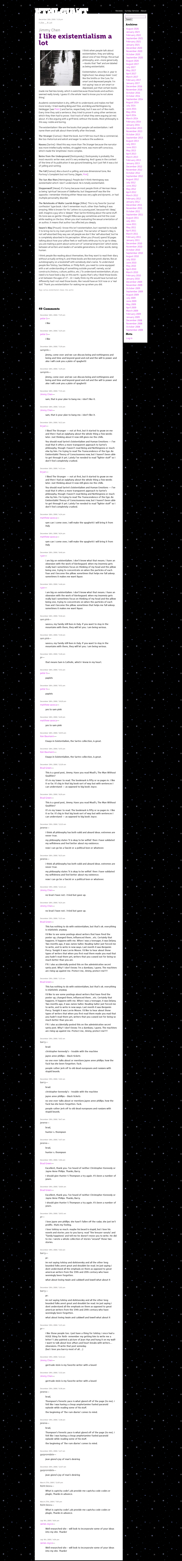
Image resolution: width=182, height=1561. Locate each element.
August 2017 (132, 63)
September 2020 (134, 57)
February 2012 (133, 198)
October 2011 (133, 211)
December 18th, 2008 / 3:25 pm (52, 331)
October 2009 (133, 288)
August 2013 (132, 140)
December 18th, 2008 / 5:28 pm (52, 654)
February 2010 (133, 275)
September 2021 (134, 38)
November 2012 (134, 169)
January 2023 (133, 31)
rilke (66, 290)
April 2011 (131, 230)
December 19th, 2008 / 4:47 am (52, 1140)
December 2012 (134, 166)
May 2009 (131, 304)
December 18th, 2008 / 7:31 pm (52, 391)
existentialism (54, 290)
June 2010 (131, 262)
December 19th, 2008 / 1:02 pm (52, 1287)
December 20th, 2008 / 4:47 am (52, 1451)
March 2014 (132, 118)
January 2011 (133, 240)
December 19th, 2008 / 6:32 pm (52, 1357)
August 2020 (132, 60)
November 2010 (134, 246)
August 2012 (132, 179)
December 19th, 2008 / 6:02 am (52, 1038)
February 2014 (133, 121)
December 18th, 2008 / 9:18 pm (52, 616)
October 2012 (133, 172)
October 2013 (133, 134)
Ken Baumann (47, 736)
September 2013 (134, 137)
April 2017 (131, 73)
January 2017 (133, 83)
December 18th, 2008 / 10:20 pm (53, 701)
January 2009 (133, 317)
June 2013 (131, 147)
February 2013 (133, 160)
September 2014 (134, 99)
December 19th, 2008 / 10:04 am (53, 1187)
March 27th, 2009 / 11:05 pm (51, 1482)
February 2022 (133, 35)
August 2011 (132, 217)
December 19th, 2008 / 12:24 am (53, 887)
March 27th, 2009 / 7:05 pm (51, 1502)
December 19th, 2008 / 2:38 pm (52, 1420)
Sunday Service (132, 10)
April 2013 (131, 153)
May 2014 (131, 112)
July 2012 (131, 182)
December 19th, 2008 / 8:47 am (52, 1119)
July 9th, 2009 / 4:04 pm (49, 1539)
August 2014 (132, 102)
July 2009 (131, 297)
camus (45, 290)
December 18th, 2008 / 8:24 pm (52, 533)
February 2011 (133, 237)
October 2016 (133, 92)
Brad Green (45, 767)
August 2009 (132, 294)
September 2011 (134, 214)
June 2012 (131, 185)
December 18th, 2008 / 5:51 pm (52, 670)
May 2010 (131, 265)
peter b (44, 318)
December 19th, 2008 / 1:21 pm (52, 1325)
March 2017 (132, 76)
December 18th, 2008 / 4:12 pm (52, 468)
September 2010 (134, 253)
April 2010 (131, 269)
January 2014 (133, 124)
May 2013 (131, 150)
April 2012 (131, 192)
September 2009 (134, 291)
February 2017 (133, 80)
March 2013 (132, 156)
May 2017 (131, 70)
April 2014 (131, 115)
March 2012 (132, 195)
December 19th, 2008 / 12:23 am (53, 824)
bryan (43, 425)
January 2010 (133, 278)
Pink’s (57, 109)
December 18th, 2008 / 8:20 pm (52, 794)
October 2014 (133, 96)
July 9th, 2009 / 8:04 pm (49, 1520)
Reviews (119, 10)
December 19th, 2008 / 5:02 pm (52, 1250)
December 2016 (134, 86)
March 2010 (132, 272)
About (143, 10)
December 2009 (134, 281)
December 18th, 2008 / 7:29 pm (52, 346)
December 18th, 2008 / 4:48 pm (52, 584)
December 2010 (134, 243)
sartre (71, 290)
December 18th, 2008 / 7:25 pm (52, 315)
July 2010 (131, 259)
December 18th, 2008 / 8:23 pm (52, 855)
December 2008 (134, 320)
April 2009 (131, 307)
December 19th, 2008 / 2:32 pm (52, 1373)
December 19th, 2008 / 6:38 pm (52, 1388)
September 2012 (134, 176)
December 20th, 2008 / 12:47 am (53, 1467)
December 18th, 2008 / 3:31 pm (52, 407)
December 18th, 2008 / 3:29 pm (52, 369)
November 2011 (134, 208)
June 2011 (131, 224)
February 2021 (133, 41)
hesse (62, 290)
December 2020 (134, 47)
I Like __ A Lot (45, 22)
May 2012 (131, 188)
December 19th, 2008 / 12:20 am (53, 764)
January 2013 (133, 163)
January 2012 (133, 201)
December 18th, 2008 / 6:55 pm (52, 749)
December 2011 (134, 204)
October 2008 (133, 326)
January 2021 (133, 44)
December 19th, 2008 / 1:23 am (52, 978)
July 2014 (131, 105)
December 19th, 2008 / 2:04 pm (52, 1160)
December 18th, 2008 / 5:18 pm (52, 635)
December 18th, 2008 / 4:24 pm (52, 514)
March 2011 (132, 233)
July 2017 (131, 67)
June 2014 (131, 108)
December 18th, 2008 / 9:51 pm (52, 685)
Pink (85, 174)
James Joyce (46, 1523)
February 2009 (133, 313)
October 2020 (133, 54)
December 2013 (134, 128)
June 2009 (131, 301)
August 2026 (132, 28)
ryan (42, 555)
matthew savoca (48, 517)
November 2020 (134, 51)
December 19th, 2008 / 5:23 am (52, 918)
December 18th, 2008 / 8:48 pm (52, 552)
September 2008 (134, 329)
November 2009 (134, 285)
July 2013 (131, 144)
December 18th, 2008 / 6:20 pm (52, 717)
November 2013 (134, 131)
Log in (129, 338)
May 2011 (131, 227)
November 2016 (134, 89)
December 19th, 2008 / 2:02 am (52, 1079)
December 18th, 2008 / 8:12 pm (52, 422)
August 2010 (132, 256)
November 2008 (134, 323)
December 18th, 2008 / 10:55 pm (53, 733)
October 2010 (133, 249)
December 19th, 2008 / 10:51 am (53, 1213)
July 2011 (131, 221)
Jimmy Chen (49, 30)
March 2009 (132, 310)
